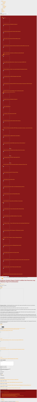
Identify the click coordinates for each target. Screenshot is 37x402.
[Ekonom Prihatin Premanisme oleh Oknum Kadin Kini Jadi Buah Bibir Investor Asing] (6, 44)
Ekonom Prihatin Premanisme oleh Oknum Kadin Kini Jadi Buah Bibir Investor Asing (16, 45)
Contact (3, 275)
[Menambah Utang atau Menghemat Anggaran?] (6, 22)
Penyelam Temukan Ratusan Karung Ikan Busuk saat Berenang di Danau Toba (15, 164)
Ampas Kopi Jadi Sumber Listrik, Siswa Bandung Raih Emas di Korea (13, 186)
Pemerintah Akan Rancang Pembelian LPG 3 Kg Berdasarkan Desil (13, 90)
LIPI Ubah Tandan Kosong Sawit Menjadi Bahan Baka (11, 193)
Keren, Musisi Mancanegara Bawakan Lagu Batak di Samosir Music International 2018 (16, 259)
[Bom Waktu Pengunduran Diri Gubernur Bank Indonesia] (6, 119)
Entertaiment (3, 11)
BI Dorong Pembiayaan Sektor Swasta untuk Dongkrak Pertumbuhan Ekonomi (15, 69)
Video (2, 9)
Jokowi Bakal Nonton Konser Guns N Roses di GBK (11, 252)
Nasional (4, 7)
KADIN (4, 3)
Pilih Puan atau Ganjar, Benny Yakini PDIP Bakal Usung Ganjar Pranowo (11, 382)
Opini (2, 8)
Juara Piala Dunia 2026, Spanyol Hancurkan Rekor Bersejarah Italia (13, 208)
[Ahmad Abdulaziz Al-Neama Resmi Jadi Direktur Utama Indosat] (6, 199)
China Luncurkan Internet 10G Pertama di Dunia (10, 172)
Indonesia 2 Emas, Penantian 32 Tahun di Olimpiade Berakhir (12, 237)
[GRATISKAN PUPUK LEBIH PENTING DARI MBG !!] (6, 134)
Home (1, 277)
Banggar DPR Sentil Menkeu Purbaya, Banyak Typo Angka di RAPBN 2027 (11, 339)
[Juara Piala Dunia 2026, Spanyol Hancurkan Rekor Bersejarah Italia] (6, 207)
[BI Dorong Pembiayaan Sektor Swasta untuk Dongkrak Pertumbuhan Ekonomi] (4, 347)
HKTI (7, 54)
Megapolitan (4, 6)
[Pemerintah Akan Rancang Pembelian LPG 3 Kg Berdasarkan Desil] (6, 89)
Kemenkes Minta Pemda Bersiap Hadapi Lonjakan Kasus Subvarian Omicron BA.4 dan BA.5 (14, 328)
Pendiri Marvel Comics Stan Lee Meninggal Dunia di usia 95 (12, 245)
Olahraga (3, 10)
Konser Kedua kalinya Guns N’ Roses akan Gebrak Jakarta (12, 266)
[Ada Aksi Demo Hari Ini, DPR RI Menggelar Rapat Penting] (4, 356)
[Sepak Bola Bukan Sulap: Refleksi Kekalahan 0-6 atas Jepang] (6, 214)
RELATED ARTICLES (3, 330)
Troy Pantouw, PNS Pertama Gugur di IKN (9, 113)
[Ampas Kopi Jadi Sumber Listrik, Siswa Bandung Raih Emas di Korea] (6, 185)
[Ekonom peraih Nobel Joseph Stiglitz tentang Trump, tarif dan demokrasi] (6, 141)
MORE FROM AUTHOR (9, 330)
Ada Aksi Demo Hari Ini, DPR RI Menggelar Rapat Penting (12, 76)
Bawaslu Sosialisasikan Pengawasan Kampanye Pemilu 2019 (9, 379)
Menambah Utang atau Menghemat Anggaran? (10, 24)
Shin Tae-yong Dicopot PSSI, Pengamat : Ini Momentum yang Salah (13, 230)
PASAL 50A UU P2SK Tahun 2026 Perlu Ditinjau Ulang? (11, 38)
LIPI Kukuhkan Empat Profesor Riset (9, 179)
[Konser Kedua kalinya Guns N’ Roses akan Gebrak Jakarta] (6, 265)
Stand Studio (17, 401)
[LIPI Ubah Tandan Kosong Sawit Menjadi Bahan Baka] (6, 192)
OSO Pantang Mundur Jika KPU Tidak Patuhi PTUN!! (11, 157)
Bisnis (4, 5)
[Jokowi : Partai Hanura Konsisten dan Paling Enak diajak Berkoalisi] (6, 51)
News (2, 4)
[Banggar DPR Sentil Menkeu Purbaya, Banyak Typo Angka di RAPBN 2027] (6, 60)
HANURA (5, 54)
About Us (3, 399)
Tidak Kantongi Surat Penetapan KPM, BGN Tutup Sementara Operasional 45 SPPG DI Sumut (17, 83)
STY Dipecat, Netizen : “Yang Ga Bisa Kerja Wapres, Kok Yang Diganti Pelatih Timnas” (16, 223)
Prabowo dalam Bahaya (6, 106)
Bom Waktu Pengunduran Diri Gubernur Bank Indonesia (11, 31)
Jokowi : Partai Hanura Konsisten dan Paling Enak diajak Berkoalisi (13, 52)
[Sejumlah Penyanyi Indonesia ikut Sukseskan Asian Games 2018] (6, 272)
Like (2, 374)
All (3, 54)
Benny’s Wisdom (4, 1)
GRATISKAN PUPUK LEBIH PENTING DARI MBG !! (11, 135)
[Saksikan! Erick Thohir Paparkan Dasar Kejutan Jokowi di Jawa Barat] (7, 148)
